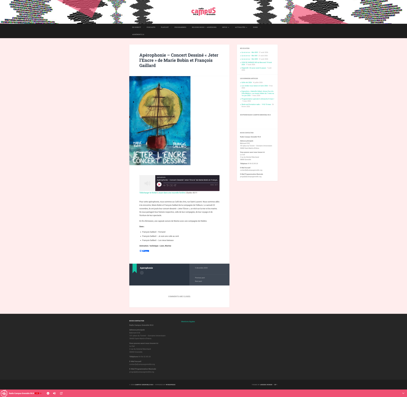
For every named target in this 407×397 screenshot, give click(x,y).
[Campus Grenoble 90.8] (203, 11)
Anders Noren (266, 384)
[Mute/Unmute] (164, 185)
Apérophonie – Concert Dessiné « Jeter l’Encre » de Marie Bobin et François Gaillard (178, 60)
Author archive (142, 273)
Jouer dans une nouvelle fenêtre (171, 193)
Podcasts (151, 27)
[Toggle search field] (274, 34)
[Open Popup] (61, 393)
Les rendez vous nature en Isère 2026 (255, 86)
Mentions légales (188, 321)
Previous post (200, 278)
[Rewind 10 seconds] (167, 185)
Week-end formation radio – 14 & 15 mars (256, 104)
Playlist (165, 27)
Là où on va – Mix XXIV (250, 59)
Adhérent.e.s (138, 34)
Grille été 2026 (247, 82)
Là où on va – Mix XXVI (250, 52)
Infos (224, 27)
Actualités (240, 27)
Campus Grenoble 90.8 (144, 384)
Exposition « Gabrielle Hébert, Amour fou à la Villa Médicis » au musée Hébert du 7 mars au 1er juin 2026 (258, 93)
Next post (198, 281)
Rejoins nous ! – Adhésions (204, 27)
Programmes (180, 27)
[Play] (48, 393)
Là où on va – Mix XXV (250, 56)
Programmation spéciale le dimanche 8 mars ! (258, 99)
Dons (255, 27)
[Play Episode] (159, 184)
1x (171, 185)
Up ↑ (276, 384)
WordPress (170, 384)
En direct (136, 27)
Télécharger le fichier (148, 193)
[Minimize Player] (403, 393)
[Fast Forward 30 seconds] (175, 185)
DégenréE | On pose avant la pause (254, 68)
